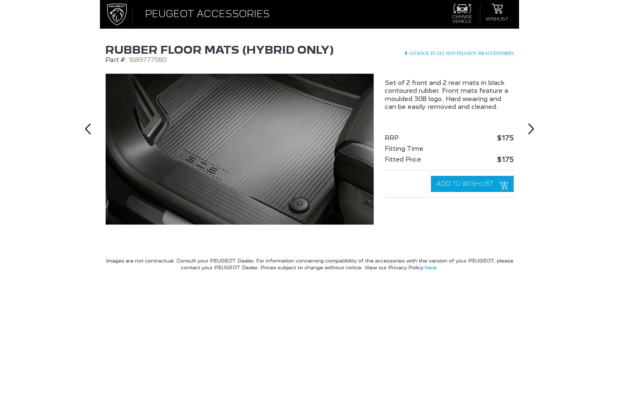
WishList (497, 18)
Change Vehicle (462, 19)
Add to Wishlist (466, 183)
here (430, 267)
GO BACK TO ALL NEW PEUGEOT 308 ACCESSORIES (461, 53)
